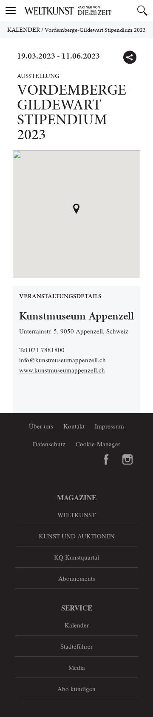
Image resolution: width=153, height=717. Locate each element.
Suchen (142, 10)
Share (129, 57)
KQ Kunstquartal (76, 557)
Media (76, 667)
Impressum (109, 426)
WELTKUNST (76, 514)
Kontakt (74, 426)
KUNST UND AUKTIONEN (77, 536)
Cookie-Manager (98, 444)
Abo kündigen (76, 688)
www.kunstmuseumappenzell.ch (62, 370)
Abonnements (76, 578)
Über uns (41, 426)
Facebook (106, 459)
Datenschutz (49, 444)
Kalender (23, 29)
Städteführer (76, 646)
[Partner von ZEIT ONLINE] (87, 10)
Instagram (127, 459)
